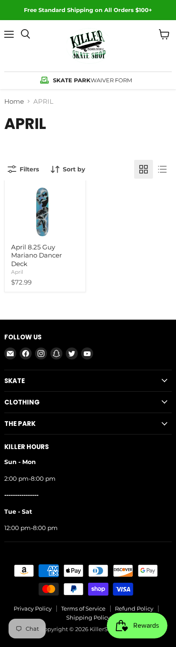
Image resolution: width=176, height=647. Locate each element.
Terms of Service (83, 608)
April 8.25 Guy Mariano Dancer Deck (36, 255)
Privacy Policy (33, 608)
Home (14, 101)
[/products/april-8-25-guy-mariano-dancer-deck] (45, 211)
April (17, 272)
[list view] (162, 169)
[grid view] (143, 169)
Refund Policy (134, 608)
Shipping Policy (88, 617)
